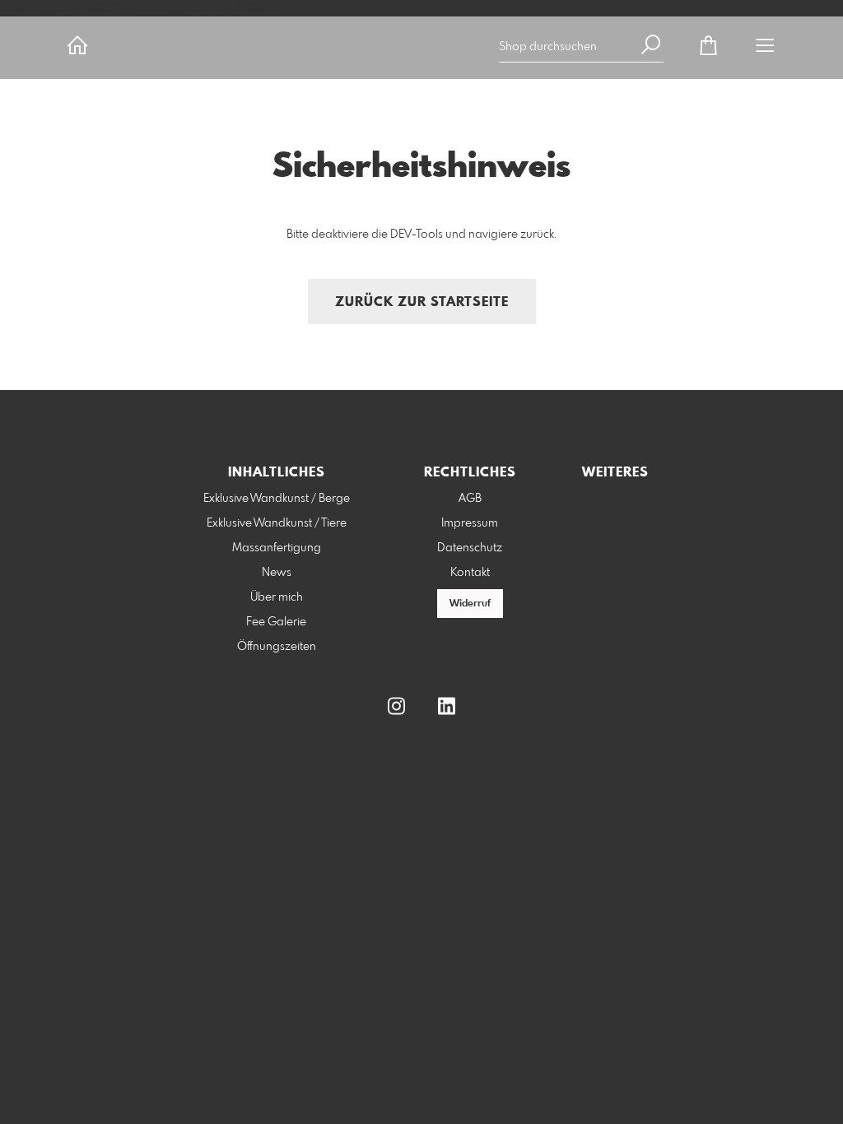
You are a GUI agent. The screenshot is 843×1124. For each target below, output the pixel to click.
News (276, 572)
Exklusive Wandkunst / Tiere (277, 523)
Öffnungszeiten (276, 647)
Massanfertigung (276, 548)
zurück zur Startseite (422, 302)
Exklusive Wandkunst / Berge (276, 498)
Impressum (469, 523)
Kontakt (470, 572)
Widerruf (470, 604)
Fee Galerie (276, 622)
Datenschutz (469, 548)
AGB (470, 498)
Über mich (276, 597)
